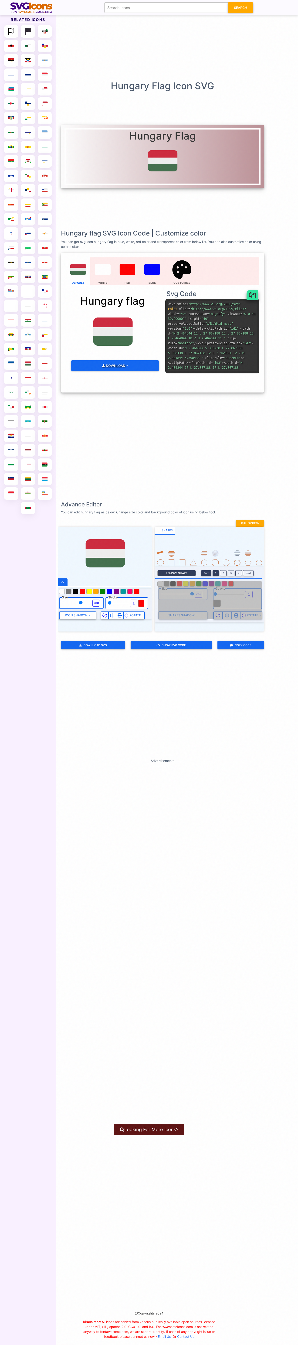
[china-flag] (11, 204)
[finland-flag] (28, 291)
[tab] (165, 531)
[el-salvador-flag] (28, 262)
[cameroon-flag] (28, 176)
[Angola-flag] (11, 60)
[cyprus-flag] (45, 233)
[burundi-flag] (28, 161)
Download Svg (95, 645)
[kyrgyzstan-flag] (45, 436)
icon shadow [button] (76, 615)
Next (248, 573)
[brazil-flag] (11, 147)
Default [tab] (78, 282)
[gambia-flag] (28, 306)
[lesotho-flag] (11, 464)
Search (240, 8)
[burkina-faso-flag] (11, 161)
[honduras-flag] (11, 363)
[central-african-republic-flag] (11, 190)
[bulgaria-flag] (45, 147)
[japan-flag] (45, 407)
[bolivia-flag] (11, 132)
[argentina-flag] (45, 60)
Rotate (135, 615)
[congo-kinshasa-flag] (28, 219)
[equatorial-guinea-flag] (45, 262)
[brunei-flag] (28, 147)
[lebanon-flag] (45, 450)
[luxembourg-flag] (45, 479)
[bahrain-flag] (45, 89)
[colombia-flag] (28, 204)
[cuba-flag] (28, 233)
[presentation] (182, 271)
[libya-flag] (45, 464)
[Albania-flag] (11, 46)
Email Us (164, 1336)
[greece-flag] (45, 320)
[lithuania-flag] (28, 479)
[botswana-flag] (45, 132)
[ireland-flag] (28, 392)
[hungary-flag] (28, 363)
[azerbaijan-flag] (11, 89)
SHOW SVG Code (174, 645)
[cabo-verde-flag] (45, 161)
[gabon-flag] (11, 306)
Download (115, 366)
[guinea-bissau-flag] (45, 334)
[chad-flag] (28, 190)
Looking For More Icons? (151, 1129)
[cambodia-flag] (11, 176)
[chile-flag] (45, 190)
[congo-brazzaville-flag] (11, 219)
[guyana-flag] (11, 349)
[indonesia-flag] (28, 378)
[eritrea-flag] (11, 277)
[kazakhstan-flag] (28, 421)
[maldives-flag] (28, 508)
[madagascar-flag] (11, 493)
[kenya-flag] (45, 421)
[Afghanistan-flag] (45, 31)
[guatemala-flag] (28, 334)
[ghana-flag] (28, 320)
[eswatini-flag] (28, 277)
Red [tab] (127, 282)
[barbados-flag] (28, 103)
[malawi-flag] (28, 493)
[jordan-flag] (11, 421)
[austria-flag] (45, 74)
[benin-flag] (28, 118)
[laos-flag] (11, 450)
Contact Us (185, 1336)
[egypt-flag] (11, 262)
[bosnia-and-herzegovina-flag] (28, 132)
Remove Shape (176, 573)
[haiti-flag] (28, 349)
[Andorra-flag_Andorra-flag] (45, 46)
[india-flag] (11, 378)
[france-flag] (45, 291)
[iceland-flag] (45, 363)
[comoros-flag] (45, 204)
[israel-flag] (45, 392)
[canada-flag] (45, 176)
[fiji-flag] (11, 291)
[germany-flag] (11, 320)
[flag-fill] (28, 31)
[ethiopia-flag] (45, 277)
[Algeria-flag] (28, 46)
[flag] (11, 31)
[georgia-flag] (45, 306)
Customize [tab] (181, 282)
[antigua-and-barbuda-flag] (28, 60)
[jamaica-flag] (28, 407)
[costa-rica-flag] (45, 219)
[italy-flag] (11, 407)
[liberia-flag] (28, 464)
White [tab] (102, 282)
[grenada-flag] (11, 334)
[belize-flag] (11, 118)
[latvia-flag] (28, 450)
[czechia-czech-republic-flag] (11, 248)
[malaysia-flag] (45, 493)
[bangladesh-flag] (11, 103)
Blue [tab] (152, 282)
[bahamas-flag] (28, 89)
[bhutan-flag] (45, 118)
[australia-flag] (28, 74)
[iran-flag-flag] (45, 378)
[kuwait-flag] (28, 436)
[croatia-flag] (11, 233)
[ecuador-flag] (45, 248)
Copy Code (243, 645)
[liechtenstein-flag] (11, 479)
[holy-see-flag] (45, 349)
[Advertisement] (151, 48)
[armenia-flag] (11, 74)
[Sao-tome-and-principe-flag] (28, 248)
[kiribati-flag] (11, 436)
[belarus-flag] (45, 103)
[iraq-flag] (11, 392)
